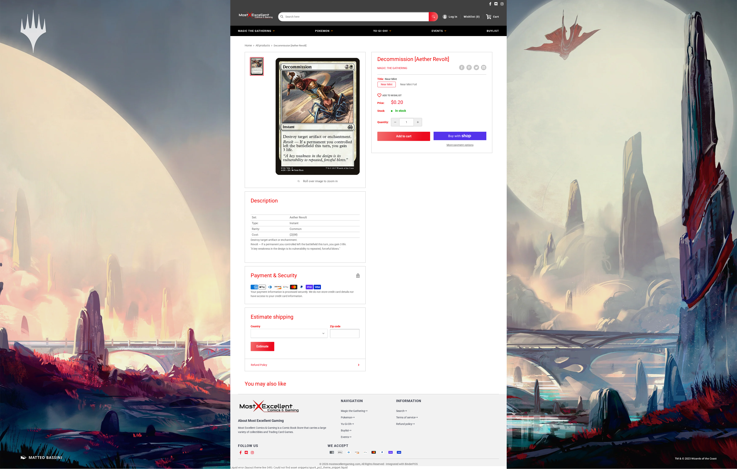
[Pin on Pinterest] (469, 67)
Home (248, 45)
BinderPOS (411, 464)
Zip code (335, 326)
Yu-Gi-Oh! (381, 30)
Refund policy (404, 423)
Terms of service (405, 417)
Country (255, 326)
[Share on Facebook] (461, 67)
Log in (453, 16)
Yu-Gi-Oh (346, 423)
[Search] (433, 16)
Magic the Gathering (255, 30)
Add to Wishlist (392, 95)
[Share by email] (483, 67)
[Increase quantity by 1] (418, 122)
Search (400, 410)
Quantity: (383, 122)
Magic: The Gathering (392, 68)
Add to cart (403, 136)
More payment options (460, 144)
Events (438, 30)
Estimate (262, 346)
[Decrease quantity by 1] (395, 122)
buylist (493, 30)
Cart (496, 16)
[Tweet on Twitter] (476, 67)
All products (263, 45)
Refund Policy (259, 364)
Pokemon (323, 30)
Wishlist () (472, 16)
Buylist (345, 430)
